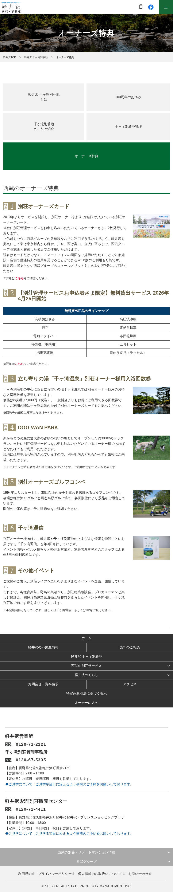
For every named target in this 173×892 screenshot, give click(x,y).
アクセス (130, 684)
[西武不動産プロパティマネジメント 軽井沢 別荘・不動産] (11, 7)
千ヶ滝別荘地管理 (128, 126)
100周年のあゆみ (128, 97)
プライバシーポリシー (55, 874)
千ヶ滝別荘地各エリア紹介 (44, 126)
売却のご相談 (130, 647)
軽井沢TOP (9, 57)
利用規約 (25, 874)
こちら (19, 278)
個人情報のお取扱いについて (100, 874)
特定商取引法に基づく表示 (86, 693)
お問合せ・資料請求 (43, 684)
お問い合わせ (138, 874)
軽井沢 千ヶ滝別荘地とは (43, 97)
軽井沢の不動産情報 (43, 647)
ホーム (86, 638)
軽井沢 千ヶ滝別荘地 (36, 57)
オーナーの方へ (86, 702)
